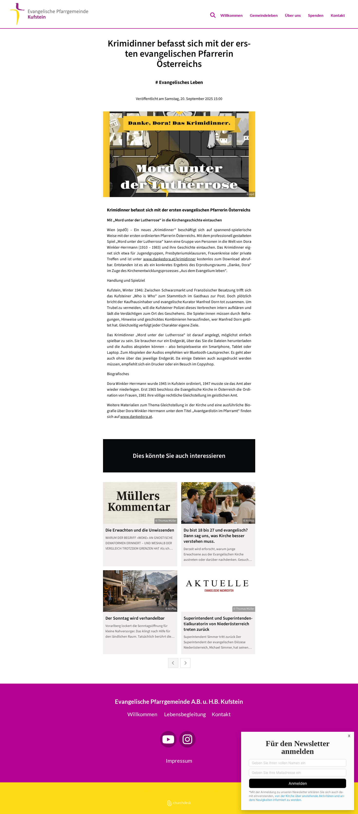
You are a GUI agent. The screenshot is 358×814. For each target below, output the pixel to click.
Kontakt (338, 15)
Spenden (315, 15)
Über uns (293, 15)
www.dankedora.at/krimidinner (169, 259)
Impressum (179, 760)
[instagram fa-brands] (187, 739)
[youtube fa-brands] (168, 739)
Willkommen (231, 15)
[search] (213, 15)
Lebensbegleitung (185, 714)
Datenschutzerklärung (158, 789)
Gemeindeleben (264, 15)
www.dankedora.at (136, 416)
